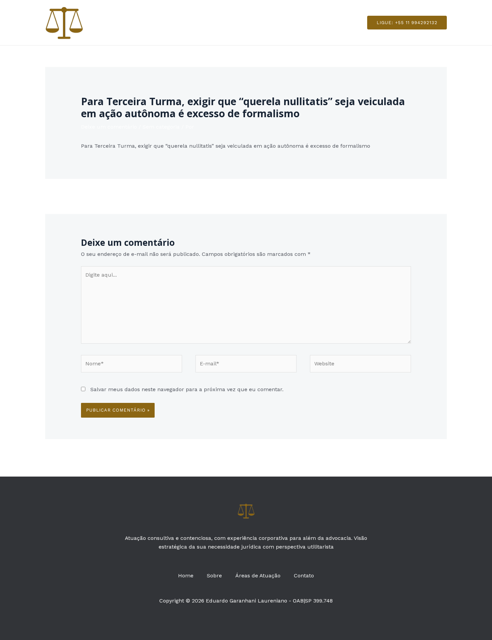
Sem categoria (161, 127)
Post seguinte (425, 196)
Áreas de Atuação (256, 22)
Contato (300, 22)
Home (189, 22)
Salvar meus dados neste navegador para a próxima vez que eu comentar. (186, 389)
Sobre (215, 22)
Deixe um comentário (109, 127)
